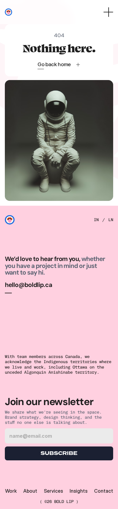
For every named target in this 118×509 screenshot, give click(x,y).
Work (11, 491)
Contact (103, 491)
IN (96, 219)
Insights (78, 491)
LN (110, 219)
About (30, 491)
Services (53, 491)
